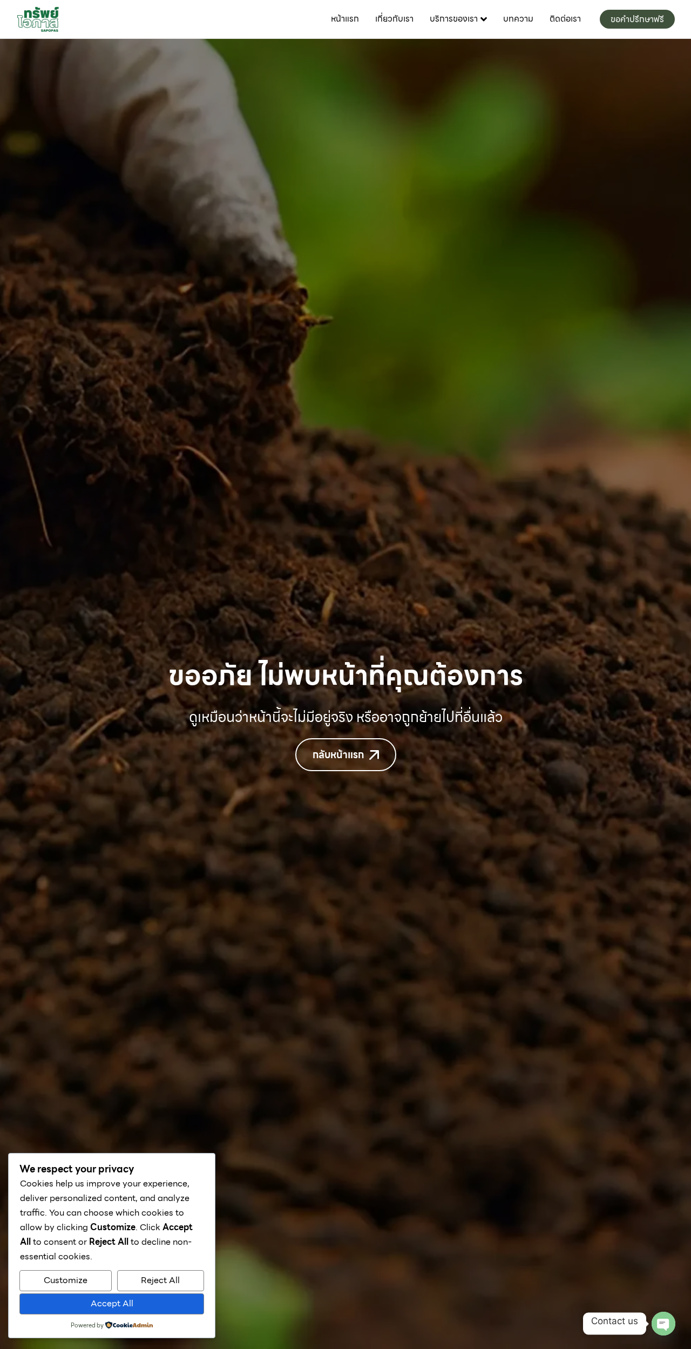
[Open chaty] (663, 1323)
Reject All (160, 1280)
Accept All (112, 1303)
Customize (65, 1280)
